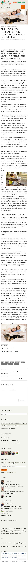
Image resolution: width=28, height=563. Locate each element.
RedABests (10, 363)
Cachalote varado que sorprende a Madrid (10, 443)
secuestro (24, 546)
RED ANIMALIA (5, 7)
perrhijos (4, 363)
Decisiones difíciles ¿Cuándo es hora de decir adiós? (12, 491)
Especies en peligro (7, 530)
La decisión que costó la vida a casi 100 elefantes (12, 486)
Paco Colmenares (11, 39)
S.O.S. (12, 533)
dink (3, 362)
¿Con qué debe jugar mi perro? (8, 493)
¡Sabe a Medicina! (5, 437)
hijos (23, 362)
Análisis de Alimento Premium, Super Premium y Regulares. (14, 423)
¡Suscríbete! (4, 459)
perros (11, 546)
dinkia (7, 362)
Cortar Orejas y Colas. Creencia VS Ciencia (10, 425)
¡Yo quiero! (4, 469)
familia (12, 362)
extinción (13, 543)
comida (8, 543)
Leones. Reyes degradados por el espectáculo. (12, 377)
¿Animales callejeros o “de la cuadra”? (9, 428)
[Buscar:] (14, 414)
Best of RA (3, 26)
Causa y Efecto (9, 528)
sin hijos (16, 363)
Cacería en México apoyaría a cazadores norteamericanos (10, 371)
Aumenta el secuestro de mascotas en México (11, 508)
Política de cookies (13, 557)
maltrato (21, 544)
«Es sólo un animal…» (6, 498)
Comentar (22, 400)
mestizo (6, 546)
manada (3, 546)
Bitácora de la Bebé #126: (7, 515)
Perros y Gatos (11, 531)
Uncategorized (18, 533)
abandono (3, 542)
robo (21, 546)
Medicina (15, 530)
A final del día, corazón (6, 500)
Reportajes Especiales (11, 26)
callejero (19, 542)
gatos (17, 544)
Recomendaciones (20, 531)
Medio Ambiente (21, 530)
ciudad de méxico (4, 543)
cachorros (12, 542)
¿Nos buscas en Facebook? (9, 520)
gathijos (18, 362)
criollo (11, 543)
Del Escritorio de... (18, 528)
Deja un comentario (20, 39)
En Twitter (4, 551)
